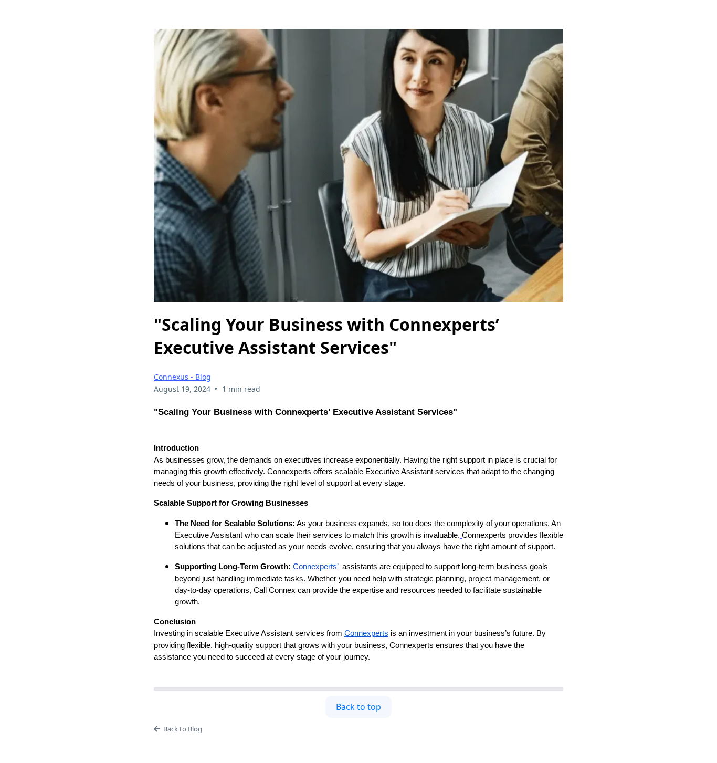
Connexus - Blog (182, 377)
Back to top (358, 707)
